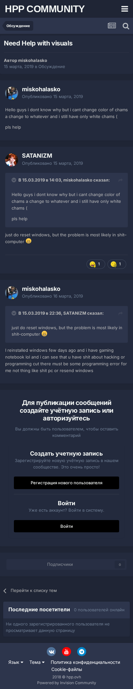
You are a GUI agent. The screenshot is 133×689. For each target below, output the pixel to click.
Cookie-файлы (66, 669)
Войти (66, 526)
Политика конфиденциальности (85, 662)
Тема (35, 662)
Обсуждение (51, 66)
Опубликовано (52, 96)
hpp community (45, 9)
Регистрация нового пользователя (66, 482)
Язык (14, 662)
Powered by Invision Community (66, 682)
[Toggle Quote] (14, 179)
